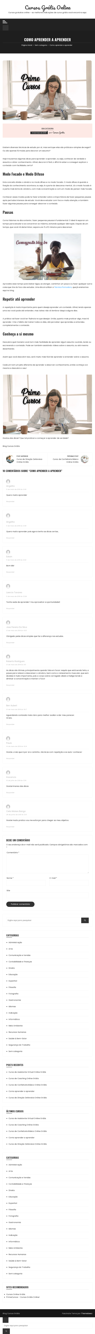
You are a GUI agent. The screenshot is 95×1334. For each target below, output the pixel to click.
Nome (10, 878)
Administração (15, 942)
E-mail (53, 878)
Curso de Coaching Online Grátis (24, 1078)
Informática (14, 1019)
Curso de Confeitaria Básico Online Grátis (28, 1085)
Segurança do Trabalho (19, 1045)
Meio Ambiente (16, 1025)
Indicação (13, 1013)
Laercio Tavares (14, 592)
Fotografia (13, 993)
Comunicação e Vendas (19, 955)
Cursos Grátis (59, 132)
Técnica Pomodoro (63, 287)
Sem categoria (47, 128)
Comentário (13, 852)
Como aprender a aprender (22, 1091)
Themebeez (86, 1313)
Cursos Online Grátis (15, 1294)
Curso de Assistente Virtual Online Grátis (27, 1072)
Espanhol (13, 981)
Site (8, 890)
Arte (11, 949)
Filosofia (12, 987)
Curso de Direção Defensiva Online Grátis (28, 1097)
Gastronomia (15, 1000)
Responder (10, 501)
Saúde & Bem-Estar (18, 1038)
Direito (12, 968)
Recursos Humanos (17, 1032)
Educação (13, 974)
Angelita (10, 522)
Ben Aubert (11, 705)
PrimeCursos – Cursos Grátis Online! (23, 1297)
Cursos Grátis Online (47, 7)
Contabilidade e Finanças (20, 961)
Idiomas (12, 1006)
